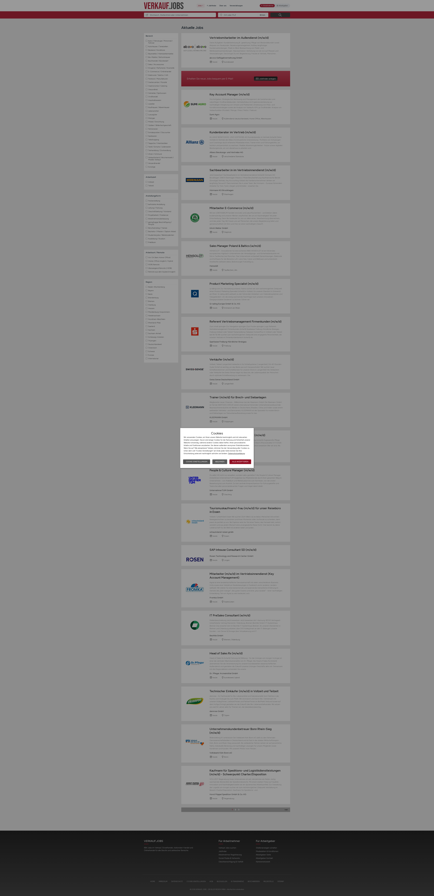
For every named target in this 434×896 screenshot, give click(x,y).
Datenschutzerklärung (236, 454)
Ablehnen (219, 462)
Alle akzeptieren (240, 462)
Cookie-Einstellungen (196, 462)
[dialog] (217, 448)
